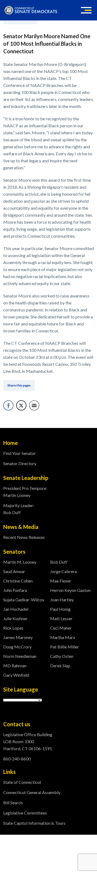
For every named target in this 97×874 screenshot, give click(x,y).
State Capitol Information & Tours (34, 823)
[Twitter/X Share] (21, 405)
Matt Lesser (61, 618)
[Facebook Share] (8, 405)
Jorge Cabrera (63, 571)
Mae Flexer (60, 580)
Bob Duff (59, 561)
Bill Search (13, 802)
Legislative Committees (25, 812)
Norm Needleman (19, 656)
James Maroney (18, 637)
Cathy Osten (61, 656)
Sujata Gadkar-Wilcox (23, 599)
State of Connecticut (22, 782)
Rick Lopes (13, 627)
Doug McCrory (17, 646)
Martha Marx (62, 637)
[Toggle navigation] (86, 10)
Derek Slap (60, 665)
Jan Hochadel (15, 609)
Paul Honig (60, 609)
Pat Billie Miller (64, 646)
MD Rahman (14, 665)
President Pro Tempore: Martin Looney (25, 492)
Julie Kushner (15, 618)
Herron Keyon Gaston (70, 590)
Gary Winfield (16, 675)
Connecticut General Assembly (31, 792)
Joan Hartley (62, 599)
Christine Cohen (18, 580)
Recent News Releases (24, 537)
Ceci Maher (61, 627)
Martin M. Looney (19, 561)
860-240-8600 (17, 758)
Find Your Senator (19, 453)
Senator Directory (19, 463)
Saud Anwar (14, 571)
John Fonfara (15, 590)
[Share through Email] (34, 405)
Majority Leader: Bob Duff (18, 509)
